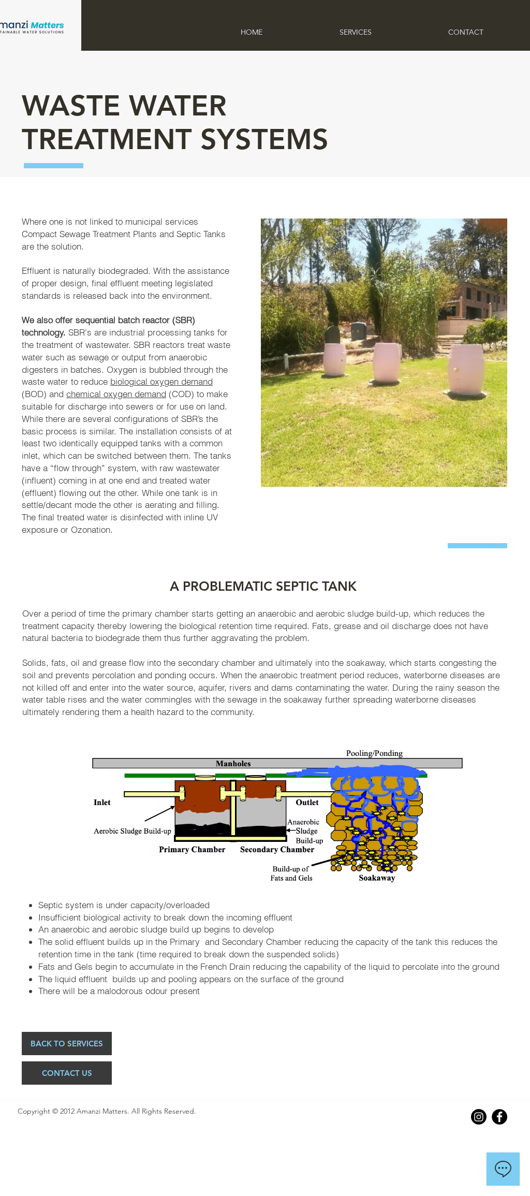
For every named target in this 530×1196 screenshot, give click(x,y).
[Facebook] (499, 1117)
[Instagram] (479, 1117)
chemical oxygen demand (116, 393)
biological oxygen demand (161, 381)
